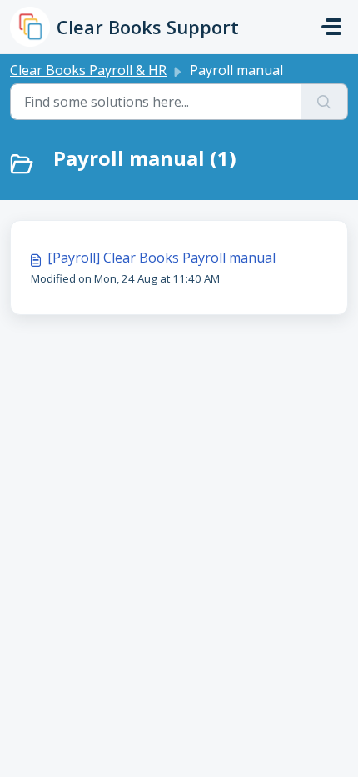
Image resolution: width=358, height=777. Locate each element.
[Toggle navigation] (331, 27)
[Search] (324, 101)
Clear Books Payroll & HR (88, 70)
